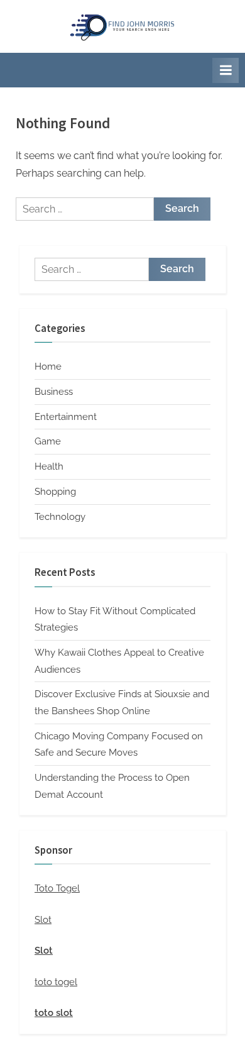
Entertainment (66, 416)
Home (48, 366)
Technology (60, 516)
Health (49, 466)
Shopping (55, 491)
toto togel (56, 982)
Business (54, 391)
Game (48, 441)
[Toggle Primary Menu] (225, 70)
